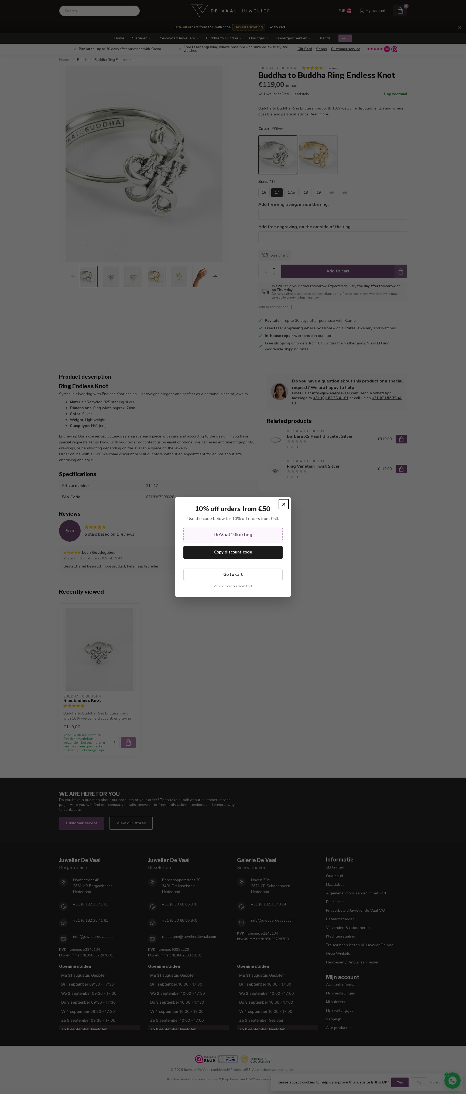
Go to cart (233, 574)
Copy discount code (233, 552)
